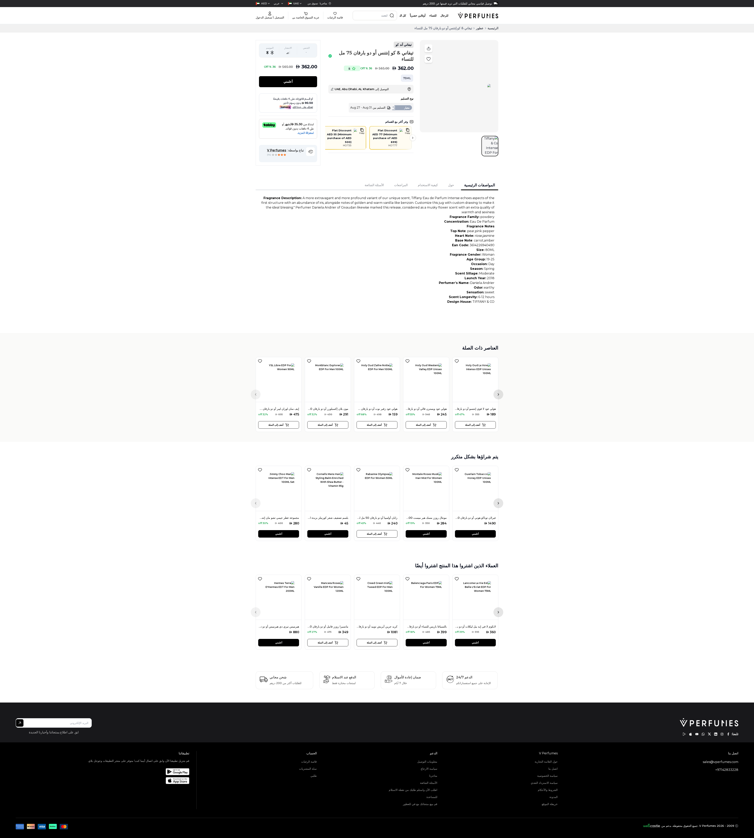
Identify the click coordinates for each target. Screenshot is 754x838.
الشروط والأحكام (548, 790)
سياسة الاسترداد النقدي (544, 783)
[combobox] (295, 3)
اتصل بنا (553, 768)
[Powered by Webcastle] (651, 826)
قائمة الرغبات (309, 761)
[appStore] (690, 734)
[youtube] (696, 734)
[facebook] (728, 734)
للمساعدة (431, 797)
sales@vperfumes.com (720, 762)
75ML (407, 78)
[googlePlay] (684, 734)
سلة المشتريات (308, 768)
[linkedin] (715, 734)
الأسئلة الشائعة (428, 783)
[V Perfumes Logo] (478, 15)
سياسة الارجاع (429, 768)
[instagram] (722, 734)
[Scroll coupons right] (413, 138)
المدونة (553, 797)
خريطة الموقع (550, 804)
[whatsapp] (703, 734)
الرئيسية (493, 28)
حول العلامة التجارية (546, 761)
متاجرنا (433, 776)
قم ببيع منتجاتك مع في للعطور (420, 804)
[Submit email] (20, 723)
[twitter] (709, 734)
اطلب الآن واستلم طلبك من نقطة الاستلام (413, 790)
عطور (480, 28)
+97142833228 (726, 770)
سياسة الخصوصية (547, 776)
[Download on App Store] (138, 780)
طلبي (313, 776)
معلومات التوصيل (427, 761)
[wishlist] (260, 360)
